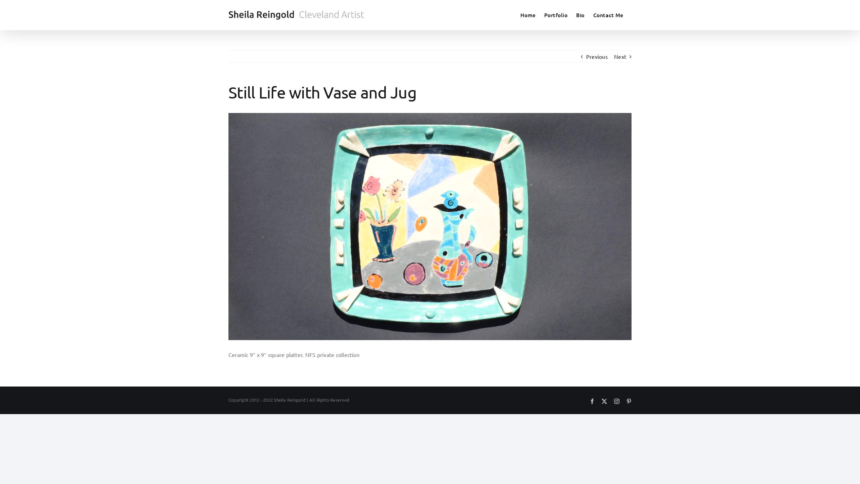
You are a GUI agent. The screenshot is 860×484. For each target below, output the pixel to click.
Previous (597, 56)
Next (620, 56)
